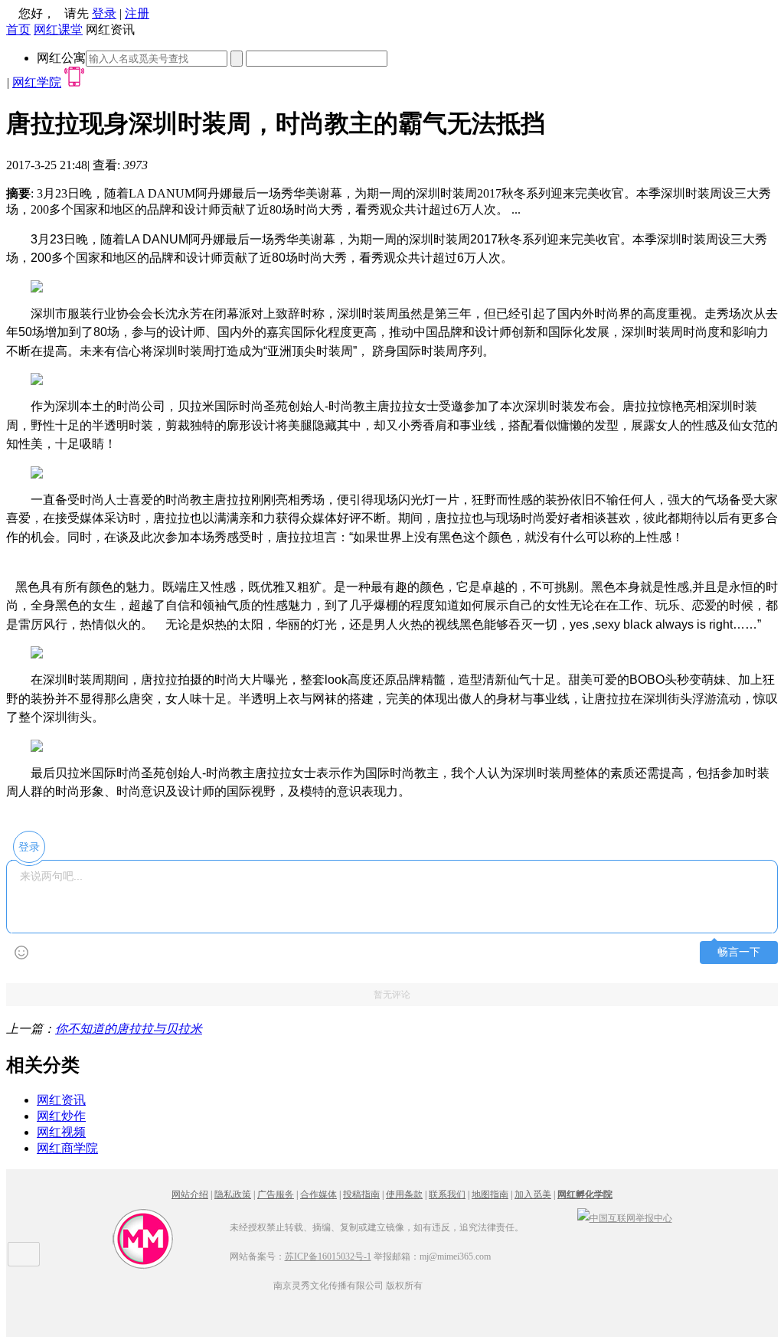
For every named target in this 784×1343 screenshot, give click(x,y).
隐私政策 (232, 1194)
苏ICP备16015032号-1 (328, 1256)
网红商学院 (67, 1148)
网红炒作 (61, 1115)
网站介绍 (190, 1194)
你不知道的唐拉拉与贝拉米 (128, 1028)
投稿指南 (361, 1194)
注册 (137, 13)
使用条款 (404, 1194)
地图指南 (490, 1194)
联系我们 (447, 1194)
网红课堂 (58, 29)
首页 (18, 29)
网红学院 (36, 82)
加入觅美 (532, 1194)
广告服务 (275, 1194)
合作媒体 (318, 1194)
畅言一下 (738, 952)
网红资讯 (61, 1099)
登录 (104, 13)
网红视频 (61, 1132)
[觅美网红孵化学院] (143, 1266)
